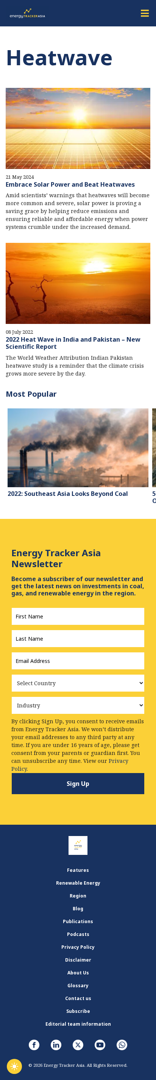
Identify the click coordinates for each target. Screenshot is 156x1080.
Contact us (78, 998)
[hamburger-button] (144, 13)
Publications (78, 921)
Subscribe (78, 1011)
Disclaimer (78, 960)
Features (78, 870)
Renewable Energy (78, 883)
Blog (78, 908)
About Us (78, 973)
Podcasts (78, 934)
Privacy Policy (78, 947)
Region (78, 896)
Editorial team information (78, 1024)
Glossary (78, 985)
